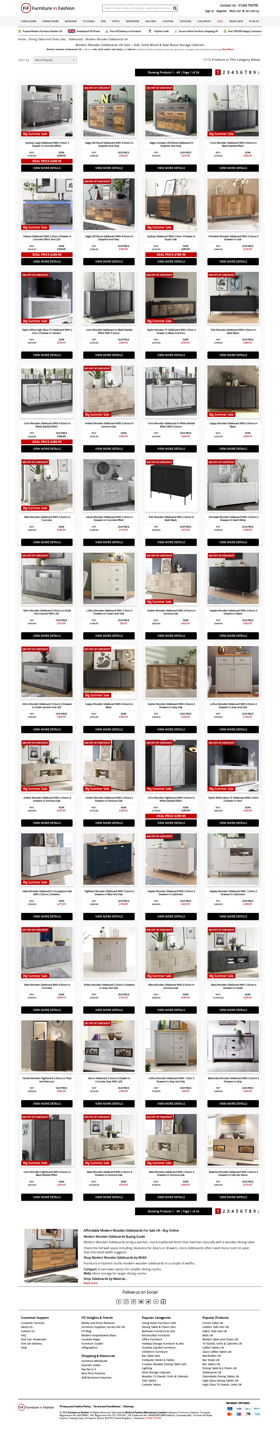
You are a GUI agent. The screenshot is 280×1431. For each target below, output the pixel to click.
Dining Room (50, 21)
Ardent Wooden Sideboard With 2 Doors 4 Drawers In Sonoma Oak (47, 799)
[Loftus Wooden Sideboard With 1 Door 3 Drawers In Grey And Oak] (171, 1047)
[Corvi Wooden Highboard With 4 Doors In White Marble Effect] (171, 766)
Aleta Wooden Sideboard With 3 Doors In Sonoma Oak (171, 986)
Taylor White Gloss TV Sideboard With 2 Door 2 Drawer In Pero (233, 799)
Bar (103, 21)
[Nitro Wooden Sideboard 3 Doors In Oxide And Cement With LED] (46, 579)
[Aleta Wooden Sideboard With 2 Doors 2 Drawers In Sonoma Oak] (171, 1140)
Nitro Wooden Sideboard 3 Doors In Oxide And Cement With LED (47, 612)
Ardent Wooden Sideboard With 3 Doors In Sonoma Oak (109, 425)
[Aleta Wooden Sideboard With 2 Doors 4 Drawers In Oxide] (233, 953)
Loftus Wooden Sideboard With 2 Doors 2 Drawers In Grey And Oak (233, 706)
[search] (175, 8)
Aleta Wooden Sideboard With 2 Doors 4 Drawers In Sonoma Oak (109, 1174)
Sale (220, 21)
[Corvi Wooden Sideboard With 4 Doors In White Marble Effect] (46, 392)
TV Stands (89, 21)
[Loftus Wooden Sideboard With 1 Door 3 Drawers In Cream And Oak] (109, 579)
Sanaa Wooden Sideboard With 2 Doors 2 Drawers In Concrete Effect (109, 519)
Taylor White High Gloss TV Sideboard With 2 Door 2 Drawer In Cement (47, 331)
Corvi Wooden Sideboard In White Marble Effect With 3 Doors (171, 425)
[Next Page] (259, 72)
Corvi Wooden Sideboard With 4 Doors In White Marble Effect (47, 425)
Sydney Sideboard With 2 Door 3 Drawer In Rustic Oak (171, 238)
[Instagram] (126, 1302)
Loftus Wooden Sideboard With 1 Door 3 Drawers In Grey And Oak (171, 1080)
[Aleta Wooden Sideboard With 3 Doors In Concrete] (46, 485)
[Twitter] (148, 1302)
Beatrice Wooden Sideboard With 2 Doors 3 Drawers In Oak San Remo (233, 1174)
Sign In (209, 11)
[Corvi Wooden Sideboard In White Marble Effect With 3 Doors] (171, 392)
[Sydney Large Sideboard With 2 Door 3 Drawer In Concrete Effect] (46, 111)
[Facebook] (118, 1302)
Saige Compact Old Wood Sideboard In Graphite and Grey (171, 144)
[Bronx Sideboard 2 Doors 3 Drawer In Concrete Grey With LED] (109, 1047)
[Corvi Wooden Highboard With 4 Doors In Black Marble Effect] (46, 1140)
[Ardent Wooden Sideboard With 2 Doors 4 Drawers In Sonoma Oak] (46, 766)
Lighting (167, 21)
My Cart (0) (252, 11)
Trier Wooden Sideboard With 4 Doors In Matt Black (233, 331)
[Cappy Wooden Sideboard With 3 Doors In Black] (233, 392)
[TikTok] (163, 1302)
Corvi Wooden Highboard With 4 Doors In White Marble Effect (171, 799)
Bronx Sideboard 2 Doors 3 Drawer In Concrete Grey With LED (109, 1080)
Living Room (28, 21)
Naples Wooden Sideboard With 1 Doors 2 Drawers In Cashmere (233, 893)
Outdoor (185, 21)
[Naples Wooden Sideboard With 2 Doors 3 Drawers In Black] (233, 579)
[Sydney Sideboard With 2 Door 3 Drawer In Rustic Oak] (171, 205)
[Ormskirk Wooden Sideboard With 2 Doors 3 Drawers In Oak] (233, 205)
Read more (91, 1283)
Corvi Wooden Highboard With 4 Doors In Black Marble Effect (47, 1174)
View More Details (47, 168)
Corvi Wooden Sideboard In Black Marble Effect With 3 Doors (109, 331)
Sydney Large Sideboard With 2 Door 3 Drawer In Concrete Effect (47, 144)
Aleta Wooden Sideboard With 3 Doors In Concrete (47, 519)
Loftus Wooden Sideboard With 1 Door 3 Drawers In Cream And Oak (109, 612)
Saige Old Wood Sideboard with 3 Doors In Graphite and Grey (109, 144)
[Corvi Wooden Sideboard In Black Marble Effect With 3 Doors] (109, 298)
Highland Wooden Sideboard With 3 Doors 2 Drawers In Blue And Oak (109, 893)
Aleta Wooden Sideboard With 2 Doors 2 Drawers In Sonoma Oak (171, 1174)
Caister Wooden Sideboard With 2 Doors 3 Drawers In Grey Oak (171, 706)
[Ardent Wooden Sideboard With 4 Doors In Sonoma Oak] (171, 579)
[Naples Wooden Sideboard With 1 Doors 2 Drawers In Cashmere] (233, 860)
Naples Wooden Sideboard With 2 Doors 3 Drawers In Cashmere (171, 893)
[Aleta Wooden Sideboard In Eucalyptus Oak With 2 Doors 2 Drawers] (46, 860)
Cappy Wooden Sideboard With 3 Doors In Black (233, 425)
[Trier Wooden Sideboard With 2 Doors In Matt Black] (171, 485)
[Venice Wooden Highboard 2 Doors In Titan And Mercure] (46, 1047)
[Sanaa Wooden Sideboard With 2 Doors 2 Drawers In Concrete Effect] (109, 485)
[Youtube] (140, 1302)
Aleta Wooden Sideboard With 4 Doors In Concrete (47, 986)
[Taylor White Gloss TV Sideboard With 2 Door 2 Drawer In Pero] (233, 766)
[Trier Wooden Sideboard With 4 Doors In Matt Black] (233, 298)
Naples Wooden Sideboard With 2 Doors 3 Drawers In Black (233, 612)
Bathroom (132, 21)
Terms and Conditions (107, 1406)
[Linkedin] (155, 1302)
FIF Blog (254, 21)
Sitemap (128, 1406)
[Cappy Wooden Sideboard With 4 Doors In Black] (109, 672)
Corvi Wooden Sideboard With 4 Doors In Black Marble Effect (233, 144)
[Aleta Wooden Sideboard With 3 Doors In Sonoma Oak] (171, 953)
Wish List (235, 11)
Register (221, 11)
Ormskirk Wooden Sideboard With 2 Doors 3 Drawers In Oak (233, 238)
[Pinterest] (133, 1302)
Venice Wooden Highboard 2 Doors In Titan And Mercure (47, 1080)
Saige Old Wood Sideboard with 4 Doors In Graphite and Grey (109, 238)
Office (116, 21)
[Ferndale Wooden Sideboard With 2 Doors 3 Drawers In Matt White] (233, 485)
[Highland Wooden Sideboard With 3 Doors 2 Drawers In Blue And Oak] (109, 860)
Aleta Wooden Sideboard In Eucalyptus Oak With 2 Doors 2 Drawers (47, 893)
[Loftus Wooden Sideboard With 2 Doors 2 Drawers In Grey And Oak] (233, 672)
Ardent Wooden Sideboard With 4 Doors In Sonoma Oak (171, 612)
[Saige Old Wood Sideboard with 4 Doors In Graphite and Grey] (109, 205)
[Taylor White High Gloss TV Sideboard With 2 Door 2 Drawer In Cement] (46, 298)
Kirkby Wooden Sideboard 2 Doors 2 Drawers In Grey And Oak (109, 986)
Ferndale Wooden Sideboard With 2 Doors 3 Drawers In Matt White (233, 519)
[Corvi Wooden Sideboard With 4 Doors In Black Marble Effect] (233, 111)
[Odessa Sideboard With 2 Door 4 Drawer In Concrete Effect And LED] (46, 205)
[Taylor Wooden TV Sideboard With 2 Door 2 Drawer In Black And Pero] (171, 298)
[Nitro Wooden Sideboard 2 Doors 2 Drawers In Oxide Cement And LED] (46, 672)
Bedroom (71, 21)
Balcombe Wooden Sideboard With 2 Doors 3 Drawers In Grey (233, 1080)
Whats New (236, 21)
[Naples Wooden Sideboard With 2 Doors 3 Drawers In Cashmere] (171, 860)
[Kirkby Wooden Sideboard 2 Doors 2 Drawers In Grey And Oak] (109, 953)
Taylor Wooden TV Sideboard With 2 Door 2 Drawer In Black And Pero (171, 331)
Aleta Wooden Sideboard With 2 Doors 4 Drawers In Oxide (233, 986)
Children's (204, 21)
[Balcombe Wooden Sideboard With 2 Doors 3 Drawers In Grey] (233, 1047)
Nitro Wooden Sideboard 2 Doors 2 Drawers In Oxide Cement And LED (47, 706)
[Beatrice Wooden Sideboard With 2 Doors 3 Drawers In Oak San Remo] (233, 1140)
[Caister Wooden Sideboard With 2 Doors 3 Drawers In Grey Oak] (171, 672)
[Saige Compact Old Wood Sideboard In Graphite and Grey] (171, 111)
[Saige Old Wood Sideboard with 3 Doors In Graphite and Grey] (109, 111)
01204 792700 (153, 1418)
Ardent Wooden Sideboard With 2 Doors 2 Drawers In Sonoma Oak (109, 799)
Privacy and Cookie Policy (75, 1406)
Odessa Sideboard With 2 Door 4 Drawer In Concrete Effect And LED (47, 238)
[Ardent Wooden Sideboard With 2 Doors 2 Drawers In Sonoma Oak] (109, 766)
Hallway (150, 21)
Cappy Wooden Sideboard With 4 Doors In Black (109, 706)
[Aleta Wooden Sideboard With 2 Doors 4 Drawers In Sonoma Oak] (109, 1140)
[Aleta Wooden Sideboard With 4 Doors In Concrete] (46, 953)
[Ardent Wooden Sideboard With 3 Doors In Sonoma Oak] (109, 392)
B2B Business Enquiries (97, 1377)
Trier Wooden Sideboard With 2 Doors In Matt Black (171, 519)
